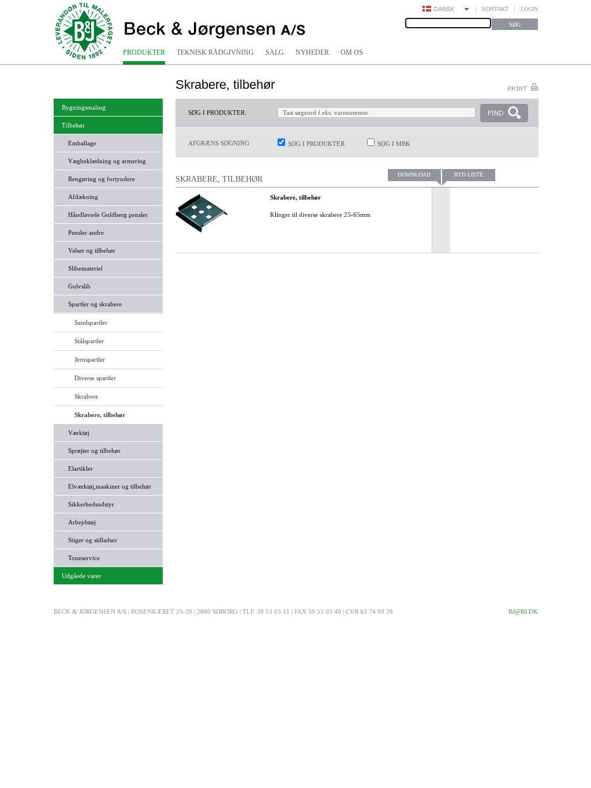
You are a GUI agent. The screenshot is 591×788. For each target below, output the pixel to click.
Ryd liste (468, 174)
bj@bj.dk (523, 611)
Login (529, 9)
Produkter (144, 52)
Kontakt (495, 9)
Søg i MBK (393, 143)
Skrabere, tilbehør (295, 197)
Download (414, 174)
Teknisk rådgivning (215, 52)
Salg (274, 52)
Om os (352, 52)
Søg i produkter (316, 143)
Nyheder (312, 52)
